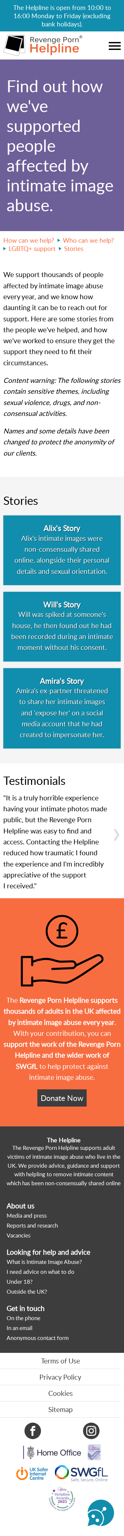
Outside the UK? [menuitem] (27, 1291)
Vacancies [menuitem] (18, 1235)
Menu (115, 46)
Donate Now (62, 1098)
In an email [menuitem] (19, 1328)
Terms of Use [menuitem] (60, 1360)
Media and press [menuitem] (27, 1215)
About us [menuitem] (20, 1205)
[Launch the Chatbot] (101, 1513)
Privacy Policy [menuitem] (60, 1377)
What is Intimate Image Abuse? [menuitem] (44, 1262)
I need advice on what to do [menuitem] (40, 1271)
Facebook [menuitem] (32, 1431)
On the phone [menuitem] (23, 1318)
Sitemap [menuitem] (60, 1409)
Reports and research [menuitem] (32, 1225)
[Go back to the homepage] (42, 45)
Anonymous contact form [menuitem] (38, 1338)
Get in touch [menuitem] (26, 1308)
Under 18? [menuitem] (20, 1281)
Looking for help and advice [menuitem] (48, 1252)
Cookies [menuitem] (60, 1393)
